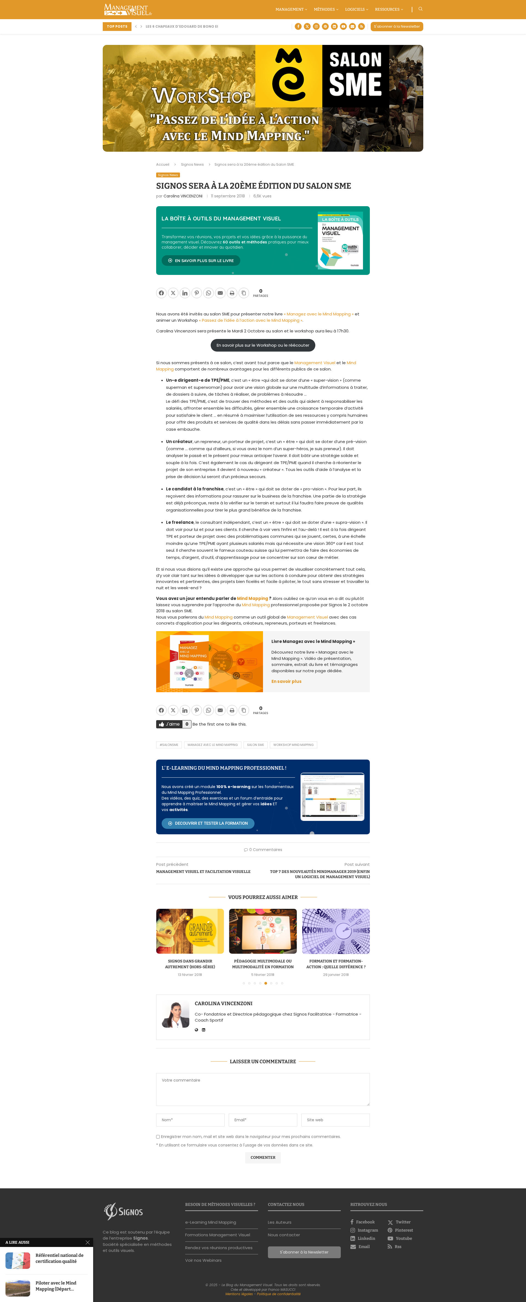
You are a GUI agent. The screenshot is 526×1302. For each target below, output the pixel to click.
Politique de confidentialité (279, 1294)
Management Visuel (315, 363)
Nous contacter (284, 1235)
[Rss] (361, 26)
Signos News (192, 164)
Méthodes (324, 9)
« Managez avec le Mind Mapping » (319, 314)
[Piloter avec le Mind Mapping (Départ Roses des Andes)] (17, 1288)
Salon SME (255, 745)
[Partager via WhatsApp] (208, 293)
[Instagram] (316, 26)
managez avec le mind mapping (213, 745)
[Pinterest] (325, 26)
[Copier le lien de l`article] (244, 293)
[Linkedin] (334, 26)
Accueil (162, 164)
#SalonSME (169, 745)
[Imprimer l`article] (232, 293)
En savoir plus (286, 681)
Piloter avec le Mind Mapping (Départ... (56, 1286)
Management (290, 9)
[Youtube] (343, 26)
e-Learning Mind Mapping (210, 1222)
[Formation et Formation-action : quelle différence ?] (268, 931)
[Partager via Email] (220, 293)
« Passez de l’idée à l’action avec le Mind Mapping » (250, 320)
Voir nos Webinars (203, 1260)
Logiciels (355, 9)
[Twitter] (307, 26)
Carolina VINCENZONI (183, 196)
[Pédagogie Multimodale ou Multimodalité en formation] (193, 931)
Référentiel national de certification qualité (60, 1258)
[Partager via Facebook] (161, 293)
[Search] (420, 10)
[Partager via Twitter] (173, 293)
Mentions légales (239, 1294)
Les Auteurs (279, 1222)
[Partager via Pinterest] (196, 293)
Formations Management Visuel (217, 1235)
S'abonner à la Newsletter (397, 26)
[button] (136, 26)
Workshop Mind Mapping (293, 745)
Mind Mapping (252, 598)
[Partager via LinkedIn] (185, 293)
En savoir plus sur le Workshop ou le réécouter (263, 345)
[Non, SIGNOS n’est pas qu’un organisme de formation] (344, 931)
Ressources (387, 9)
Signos (140, 1238)
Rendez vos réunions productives (219, 1248)
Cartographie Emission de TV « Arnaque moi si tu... (201, 26)
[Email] (352, 26)
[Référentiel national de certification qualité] (17, 1260)
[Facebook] (298, 26)
